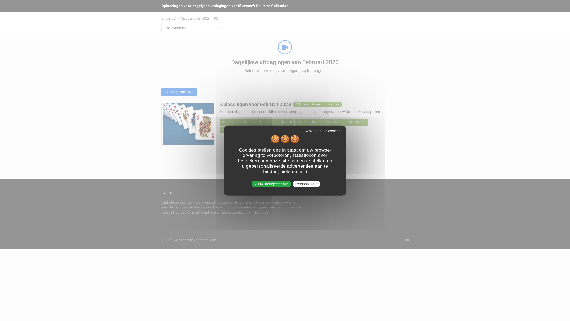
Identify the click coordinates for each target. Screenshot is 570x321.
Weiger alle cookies (324, 131)
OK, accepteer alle (273, 184)
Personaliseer (306, 184)
